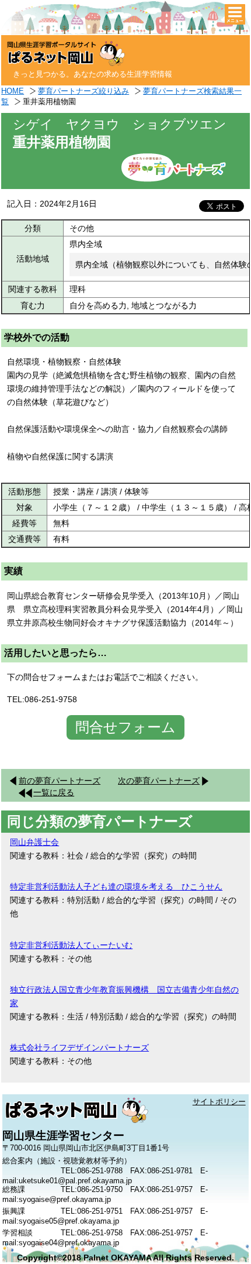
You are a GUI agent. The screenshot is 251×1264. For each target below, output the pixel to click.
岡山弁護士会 (34, 842)
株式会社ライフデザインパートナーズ (79, 1047)
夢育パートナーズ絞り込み (83, 91)
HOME (12, 91)
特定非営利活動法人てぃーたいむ (71, 945)
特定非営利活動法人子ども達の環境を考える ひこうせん (116, 886)
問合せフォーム (125, 727)
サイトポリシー (219, 1101)
